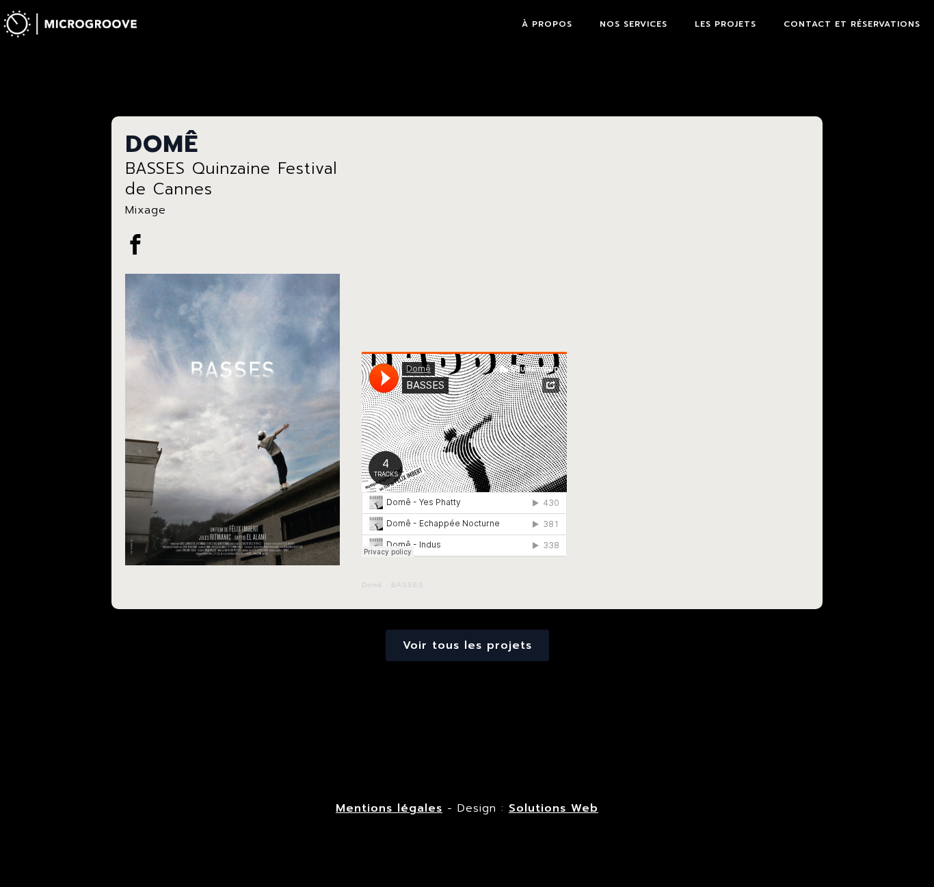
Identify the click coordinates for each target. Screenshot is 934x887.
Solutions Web (553, 808)
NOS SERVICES (633, 24)
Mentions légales (389, 808)
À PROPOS (547, 24)
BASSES (407, 585)
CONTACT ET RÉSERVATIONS (852, 24)
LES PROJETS (725, 24)
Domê (372, 585)
